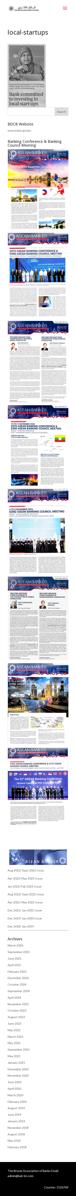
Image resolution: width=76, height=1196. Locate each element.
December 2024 (18, 978)
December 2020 (18, 1069)
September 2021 (19, 1049)
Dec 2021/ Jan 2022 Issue (25, 910)
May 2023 (14, 1030)
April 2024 (14, 997)
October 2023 (17, 1010)
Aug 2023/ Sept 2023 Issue (26, 870)
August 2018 (16, 1134)
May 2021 (14, 1056)
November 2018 (18, 1127)
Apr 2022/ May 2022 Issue (25, 902)
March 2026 (15, 945)
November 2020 (18, 1075)
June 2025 (14, 958)
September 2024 (19, 991)
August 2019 (16, 1108)
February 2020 (17, 1101)
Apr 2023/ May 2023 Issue (25, 878)
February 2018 (17, 1147)
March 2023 (15, 1036)
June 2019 (14, 1114)
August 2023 (16, 1017)
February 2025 (17, 971)
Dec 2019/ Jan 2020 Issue (25, 918)
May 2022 (14, 1043)
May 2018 (14, 1140)
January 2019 (16, 1121)
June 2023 (14, 1023)
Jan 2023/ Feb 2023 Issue (24, 886)
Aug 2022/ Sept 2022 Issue (26, 894)
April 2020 (14, 1088)
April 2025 (14, 965)
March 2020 (15, 1095)
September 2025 (19, 952)
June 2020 (14, 1082)
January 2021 (16, 1062)
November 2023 (18, 1004)
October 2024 (17, 984)
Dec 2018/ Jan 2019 (21, 926)
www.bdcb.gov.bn (19, 130)
